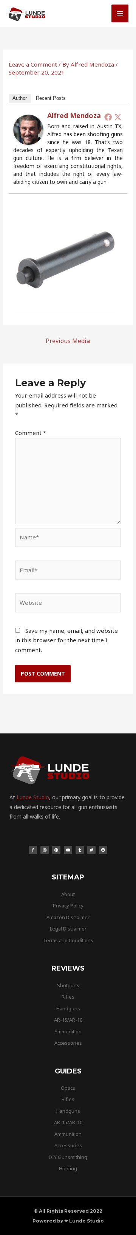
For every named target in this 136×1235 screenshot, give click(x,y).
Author (19, 98)
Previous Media (68, 341)
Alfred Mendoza (74, 115)
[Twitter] (117, 116)
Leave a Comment (33, 64)
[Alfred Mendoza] (28, 129)
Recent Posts (51, 98)
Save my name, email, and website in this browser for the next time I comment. (66, 640)
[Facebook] (108, 116)
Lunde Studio (33, 797)
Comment (30, 433)
